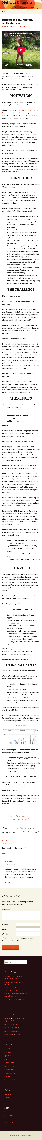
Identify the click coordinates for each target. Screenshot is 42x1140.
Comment (6, 909)
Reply (6, 853)
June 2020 (7, 1049)
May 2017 (7, 1076)
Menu (4, 11)
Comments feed (9, 1119)
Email (5, 929)
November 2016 (9, 1080)
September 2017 (10, 1073)
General (24, 26)
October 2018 (9, 1063)
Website (5, 934)
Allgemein (7, 1094)
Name (5, 925)
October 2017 (9, 1070)
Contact (16, 1024)
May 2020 (7, 1052)
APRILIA (4, 841)
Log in (6, 1112)
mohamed (7, 1028)
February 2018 (9, 1066)
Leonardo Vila (8, 1035)
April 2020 (7, 1056)
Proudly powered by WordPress (21, 1135)
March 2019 (8, 1059)
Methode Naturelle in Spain (26, 819)
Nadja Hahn (10, 861)
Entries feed (8, 1115)
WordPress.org (9, 1122)
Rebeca (7, 1018)
